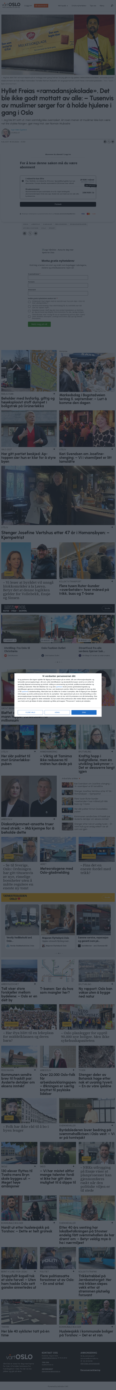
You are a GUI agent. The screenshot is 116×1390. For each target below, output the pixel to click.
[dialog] (58, 695)
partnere (59, 686)
